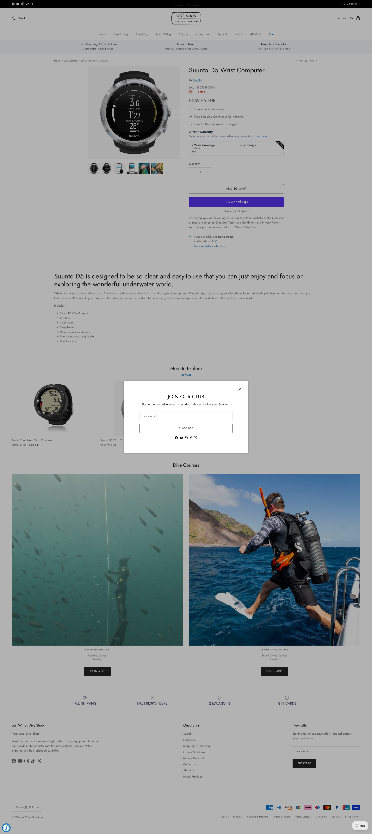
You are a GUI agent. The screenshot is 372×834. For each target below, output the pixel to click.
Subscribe (186, 428)
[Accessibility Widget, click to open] (6, 827)
